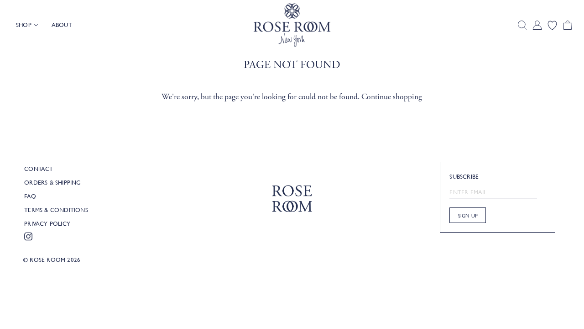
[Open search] (522, 25)
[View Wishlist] (552, 25)
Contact (38, 168)
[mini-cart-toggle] (567, 25)
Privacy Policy (47, 223)
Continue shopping (391, 97)
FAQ (30, 196)
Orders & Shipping (52, 182)
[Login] (537, 25)
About (62, 25)
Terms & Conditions (56, 210)
